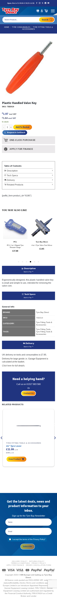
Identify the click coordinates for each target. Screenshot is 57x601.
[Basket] (46, 10)
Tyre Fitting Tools (43, 329)
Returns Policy (36, 561)
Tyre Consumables (21, 27)
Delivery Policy (19, 561)
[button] (53, 11)
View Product (14, 459)
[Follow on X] (42, 3)
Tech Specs (12, 175)
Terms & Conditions (20, 563)
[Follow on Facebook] (37, 3)
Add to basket (23, 127)
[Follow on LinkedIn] (45, 3)
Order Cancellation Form (38, 565)
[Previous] (1, 438)
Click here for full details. (13, 366)
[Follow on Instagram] (39, 3)
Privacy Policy (39, 539)
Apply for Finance (15, 565)
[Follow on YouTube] (48, 3)
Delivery (10, 180)
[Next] (55, 438)
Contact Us (28, 393)
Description (12, 171)
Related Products (14, 185)
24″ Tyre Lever (13, 446)
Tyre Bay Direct (42, 312)
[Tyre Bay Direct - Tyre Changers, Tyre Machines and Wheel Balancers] (10, 11)
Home (6, 27)
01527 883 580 (34, 384)
